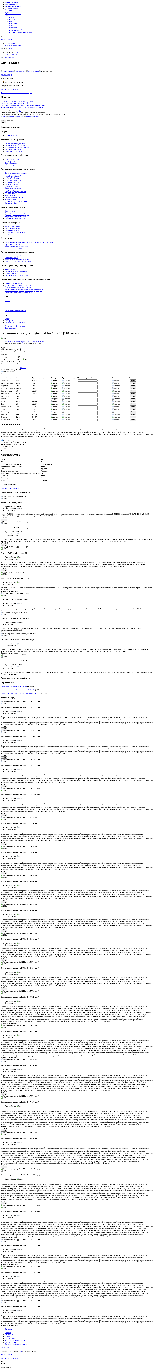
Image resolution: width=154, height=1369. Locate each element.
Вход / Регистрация (12, 54)
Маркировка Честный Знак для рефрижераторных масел (23, 107)
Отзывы (8, 1331)
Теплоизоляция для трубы (14, 45)
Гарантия (8, 1329)
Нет (20, 111)
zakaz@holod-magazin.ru (9, 89)
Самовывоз (7, 374)
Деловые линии (8, 372)
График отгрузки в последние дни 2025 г (17, 102)
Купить (133, 380)
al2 (21, 1351)
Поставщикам (10, 1338)
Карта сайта (5, 1347)
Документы (9, 1336)
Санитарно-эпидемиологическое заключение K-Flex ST (21, 693)
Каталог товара (10, 43)
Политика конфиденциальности (16, 1344)
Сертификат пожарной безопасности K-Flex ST (18, 690)
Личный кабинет (11, 1342)
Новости (8, 1333)
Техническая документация (15, 1340)
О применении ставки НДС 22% (14, 103)
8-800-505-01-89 (6, 40)
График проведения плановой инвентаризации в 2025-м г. (24, 105)
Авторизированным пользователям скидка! (16, 93)
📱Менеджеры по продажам (13, 82)
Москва (10, 49)
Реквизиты (9, 1335)
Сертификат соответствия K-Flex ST (14, 686)
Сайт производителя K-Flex (11, 488)
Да (17, 111)
